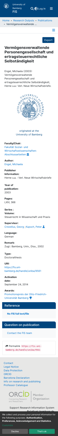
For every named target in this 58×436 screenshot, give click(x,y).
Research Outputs (23, 20)
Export (48, 40)
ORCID (7, 374)
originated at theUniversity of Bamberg (29, 132)
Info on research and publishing (22, 381)
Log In (42, 8)
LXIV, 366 (9, 202)
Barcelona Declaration (17, 377)
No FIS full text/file (18, 313)
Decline (15, 431)
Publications (45, 20)
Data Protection (13, 370)
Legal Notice (11, 366)
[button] (36, 8)
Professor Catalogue (16, 385)
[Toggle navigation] (51, 9)
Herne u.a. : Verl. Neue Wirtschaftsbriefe (27, 177)
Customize (7, 425)
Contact (8, 363)
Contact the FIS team (19, 333)
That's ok (42, 431)
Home (5, 20)
